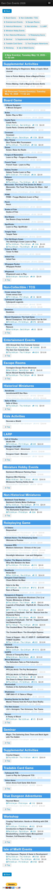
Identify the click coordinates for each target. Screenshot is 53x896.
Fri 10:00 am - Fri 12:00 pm (19, 130)
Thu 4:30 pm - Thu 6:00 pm (19, 451)
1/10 (33, 803)
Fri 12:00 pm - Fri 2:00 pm (18, 159)
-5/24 (33, 512)
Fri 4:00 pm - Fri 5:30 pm (18, 81)
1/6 (33, 297)
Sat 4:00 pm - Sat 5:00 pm (18, 199)
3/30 (34, 610)
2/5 (34, 602)
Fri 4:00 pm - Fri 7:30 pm (18, 785)
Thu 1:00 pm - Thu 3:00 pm (19, 152)
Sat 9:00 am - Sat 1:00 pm (18, 617)
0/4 (35, 117)
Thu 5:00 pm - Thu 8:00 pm (19, 634)
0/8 (36, 78)
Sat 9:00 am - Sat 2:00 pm (18, 657)
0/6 (35, 73)
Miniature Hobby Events (14, 30)
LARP (44, 26)
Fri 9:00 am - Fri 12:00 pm (18, 322)
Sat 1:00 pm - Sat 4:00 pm (18, 137)
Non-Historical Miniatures (15, 35)
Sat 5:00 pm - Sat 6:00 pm (18, 276)
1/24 (35, 145)
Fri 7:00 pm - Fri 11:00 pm (18, 610)
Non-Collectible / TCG (29, 18)
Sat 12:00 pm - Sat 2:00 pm (19, 329)
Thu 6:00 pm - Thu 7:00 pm (19, 375)
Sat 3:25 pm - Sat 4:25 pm (18, 370)
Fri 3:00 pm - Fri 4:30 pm (18, 192)
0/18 (35, 130)
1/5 (35, 575)
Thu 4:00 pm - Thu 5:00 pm (19, 214)
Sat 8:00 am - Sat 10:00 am (19, 314)
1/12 (36, 405)
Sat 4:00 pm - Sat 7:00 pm (18, 677)
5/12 (35, 682)
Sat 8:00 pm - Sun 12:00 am (19, 567)
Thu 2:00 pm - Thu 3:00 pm (19, 246)
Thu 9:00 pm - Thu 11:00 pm (19, 352)
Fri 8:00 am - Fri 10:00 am (18, 862)
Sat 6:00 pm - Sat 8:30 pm (18, 395)
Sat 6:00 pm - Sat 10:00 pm (19, 552)
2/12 (35, 565)
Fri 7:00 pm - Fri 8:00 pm (18, 236)
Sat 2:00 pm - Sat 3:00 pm (18, 484)
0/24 (35, 229)
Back (8, 11)
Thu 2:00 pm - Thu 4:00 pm (19, 261)
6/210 (36, 352)
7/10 (37, 504)
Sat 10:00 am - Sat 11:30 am (19, 479)
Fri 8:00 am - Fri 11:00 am (18, 535)
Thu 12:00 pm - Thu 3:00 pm (19, 532)
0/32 (33, 785)
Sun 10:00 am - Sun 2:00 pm (19, 575)
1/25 (34, 677)
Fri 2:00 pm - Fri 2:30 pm (18, 167)
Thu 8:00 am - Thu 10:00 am (19, 856)
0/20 (36, 269)
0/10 (34, 199)
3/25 (34, 444)
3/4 (34, 174)
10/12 (36, 649)
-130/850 (35, 347)
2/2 (34, 329)
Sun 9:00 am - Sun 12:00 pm (19, 582)
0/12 (33, 236)
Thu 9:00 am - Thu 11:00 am (19, 117)
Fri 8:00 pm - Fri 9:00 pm (18, 512)
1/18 (36, 125)
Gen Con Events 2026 (13, 3)
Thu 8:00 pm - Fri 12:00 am (19, 565)
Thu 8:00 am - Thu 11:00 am (19, 672)
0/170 (34, 739)
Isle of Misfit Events (26, 48)
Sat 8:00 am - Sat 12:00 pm (19, 711)
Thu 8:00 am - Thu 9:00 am (19, 229)
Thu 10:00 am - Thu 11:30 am (20, 78)
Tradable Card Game (13, 43)
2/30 (34, 617)
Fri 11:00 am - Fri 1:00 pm (18, 297)
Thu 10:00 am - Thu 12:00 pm (20, 504)
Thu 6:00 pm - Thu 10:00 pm (19, 550)
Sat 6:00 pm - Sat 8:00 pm (18, 207)
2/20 (36, 479)
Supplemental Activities (26, 39)
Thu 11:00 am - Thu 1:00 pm (19, 642)
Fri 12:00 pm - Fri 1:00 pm (18, 739)
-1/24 (36, 244)
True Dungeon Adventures (37, 43)
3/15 (36, 757)
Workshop (9, 48)
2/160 (37, 859)
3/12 (34, 587)
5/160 (36, 856)
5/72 (34, 322)
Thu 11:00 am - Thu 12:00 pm (20, 110)
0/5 (34, 152)
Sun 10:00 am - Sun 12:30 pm (20, 398)
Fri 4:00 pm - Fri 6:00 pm (18, 304)
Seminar (8, 39)
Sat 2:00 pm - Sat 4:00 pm (18, 86)
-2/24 (35, 246)
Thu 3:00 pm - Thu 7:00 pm (19, 602)
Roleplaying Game (37, 35)
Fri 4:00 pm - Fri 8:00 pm (18, 704)
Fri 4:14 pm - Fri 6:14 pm (18, 803)
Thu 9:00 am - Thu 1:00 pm (19, 689)
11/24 (34, 137)
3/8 (33, 276)
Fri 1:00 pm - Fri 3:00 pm (18, 254)
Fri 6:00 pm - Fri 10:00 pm (18, 664)
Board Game (10, 18)
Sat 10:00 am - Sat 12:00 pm (19, 73)
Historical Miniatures (13, 26)
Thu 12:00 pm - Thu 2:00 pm (19, 456)
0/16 (35, 261)
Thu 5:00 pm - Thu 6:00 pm (19, 221)
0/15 (37, 110)
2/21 (36, 642)
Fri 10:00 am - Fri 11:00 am (19, 174)
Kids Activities (31, 26)
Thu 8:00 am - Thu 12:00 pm (19, 696)
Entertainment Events (14, 22)
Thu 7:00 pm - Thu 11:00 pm (19, 625)
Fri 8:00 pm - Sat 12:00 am (18, 587)
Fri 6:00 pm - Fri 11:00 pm (18, 444)
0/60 (34, 778)
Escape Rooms (33, 22)
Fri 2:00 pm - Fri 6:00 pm (18, 592)
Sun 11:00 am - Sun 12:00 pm (20, 423)
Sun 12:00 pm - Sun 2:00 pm (19, 557)
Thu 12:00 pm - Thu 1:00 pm (19, 244)
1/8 (35, 182)
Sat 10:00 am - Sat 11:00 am (19, 269)
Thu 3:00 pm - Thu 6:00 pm (19, 145)
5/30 (36, 625)
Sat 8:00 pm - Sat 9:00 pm (18, 831)
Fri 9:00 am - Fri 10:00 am (18, 778)
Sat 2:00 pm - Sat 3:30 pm (18, 474)
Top (8, 280)
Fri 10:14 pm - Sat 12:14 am (19, 806)
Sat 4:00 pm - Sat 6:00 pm (18, 347)
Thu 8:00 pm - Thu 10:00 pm (19, 182)
